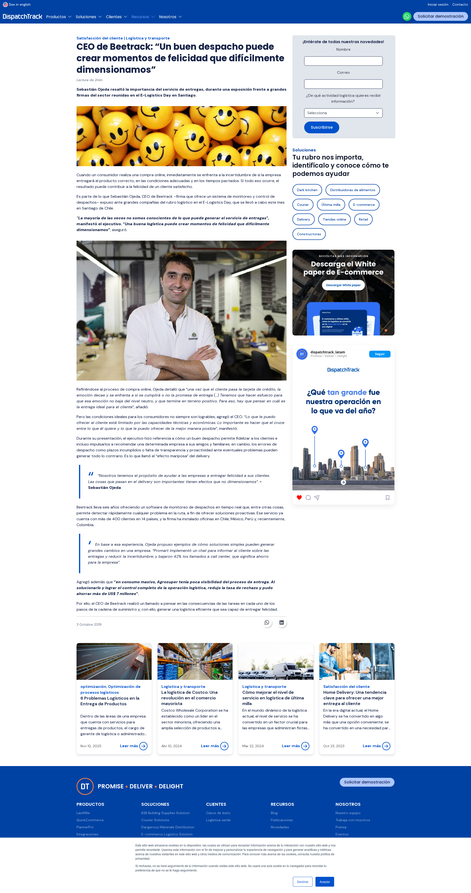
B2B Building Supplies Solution (165, 813)
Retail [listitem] (363, 219)
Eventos (342, 834)
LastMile (83, 813)
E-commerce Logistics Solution (167, 834)
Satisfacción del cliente (100, 38)
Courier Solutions (155, 820)
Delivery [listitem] (303, 219)
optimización (93, 686)
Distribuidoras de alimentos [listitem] (352, 190)
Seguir (380, 354)
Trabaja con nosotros (353, 820)
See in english (20, 4)
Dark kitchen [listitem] (307, 190)
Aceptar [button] (325, 882)
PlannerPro (85, 827)
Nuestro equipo (348, 813)
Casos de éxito (218, 813)
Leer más (129, 745)
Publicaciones (282, 820)
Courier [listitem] (303, 204)
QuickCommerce (90, 820)
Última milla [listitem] (331, 204)
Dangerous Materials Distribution (167, 827)
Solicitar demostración (441, 16)
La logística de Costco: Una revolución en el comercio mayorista (189, 698)
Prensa (341, 827)
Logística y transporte (148, 38)
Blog (274, 813)
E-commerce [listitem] (364, 204)
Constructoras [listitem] (309, 234)
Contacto (460, 4)
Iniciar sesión (438, 4)
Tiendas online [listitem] (334, 219)
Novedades (280, 827)
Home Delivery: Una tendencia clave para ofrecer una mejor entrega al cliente (354, 698)
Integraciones (87, 834)
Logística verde (218, 820)
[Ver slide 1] (386, 330)
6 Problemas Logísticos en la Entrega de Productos (109, 701)
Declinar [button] (302, 882)
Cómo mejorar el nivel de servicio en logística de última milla (273, 698)
